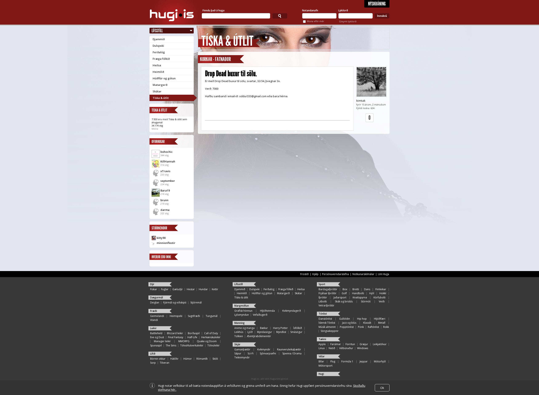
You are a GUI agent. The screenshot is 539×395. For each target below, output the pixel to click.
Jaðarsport (340, 297)
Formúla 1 (347, 361)
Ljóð (250, 332)
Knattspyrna (360, 297)
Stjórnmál (196, 302)
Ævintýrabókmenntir (259, 336)
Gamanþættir (242, 349)
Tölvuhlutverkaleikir (191, 345)
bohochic (166, 152)
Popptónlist (347, 327)
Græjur (364, 344)
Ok (382, 388)
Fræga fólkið (161, 59)
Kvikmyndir (263, 349)
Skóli (215, 358)
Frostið (304, 274)
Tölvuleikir (213, 345)
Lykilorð (343, 10)
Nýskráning (377, 4)
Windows (362, 348)
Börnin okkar (157, 358)
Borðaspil (194, 333)
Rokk (386, 327)
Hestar (191, 289)
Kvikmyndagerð (291, 311)
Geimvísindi (157, 316)
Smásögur (296, 332)
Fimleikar (380, 289)
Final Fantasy (175, 337)
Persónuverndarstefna (335, 274)
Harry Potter (280, 328)
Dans (367, 289)
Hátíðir (174, 358)
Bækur (264, 328)
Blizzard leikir (175, 333)
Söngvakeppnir (330, 331)
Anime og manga (244, 328)
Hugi (321, 374)
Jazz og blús (349, 323)
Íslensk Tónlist (327, 323)
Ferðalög (159, 52)
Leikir (153, 328)
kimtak (360, 100)
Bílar (321, 361)
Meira (155, 128)
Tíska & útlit (161, 98)
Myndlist (281, 332)
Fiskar (153, 289)
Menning (239, 323)
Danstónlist (325, 319)
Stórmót (366, 301)
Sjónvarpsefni (268, 353)
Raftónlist (373, 327)
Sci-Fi (250, 353)
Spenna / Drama (292, 353)
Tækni (322, 339)
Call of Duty (211, 333)
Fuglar (164, 289)
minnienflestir (166, 243)
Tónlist (323, 313)
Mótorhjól (380, 361)
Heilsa (157, 65)
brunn (164, 200)
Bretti (355, 289)
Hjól (371, 293)
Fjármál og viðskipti (174, 302)
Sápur (237, 353)
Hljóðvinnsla (267, 311)
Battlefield (156, 333)
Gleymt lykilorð (347, 21)
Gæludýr (177, 289)
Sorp (153, 362)
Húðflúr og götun (164, 78)
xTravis (165, 171)
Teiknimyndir (242, 357)
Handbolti (358, 293)
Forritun (350, 344)
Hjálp (315, 274)
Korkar (206, 59)
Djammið (159, 39)
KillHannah (167, 161)
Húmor (187, 358)
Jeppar (364, 361)
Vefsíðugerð (260, 315)
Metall (381, 323)
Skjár (237, 344)
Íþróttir (323, 297)
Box (345, 289)
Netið (332, 348)
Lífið (152, 353)
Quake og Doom (207, 341)
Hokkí (382, 293)
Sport (322, 284)
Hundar (203, 289)
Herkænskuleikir (210, 337)
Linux (322, 348)
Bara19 (165, 190)
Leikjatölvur (380, 344)
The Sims (171, 345)
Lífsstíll (157, 30)
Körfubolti (380, 297)
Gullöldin (344, 319)
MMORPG (183, 341)
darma (164, 210)
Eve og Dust (157, 337)
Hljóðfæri (379, 319)
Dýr (152, 284)
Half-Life (192, 337)
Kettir (215, 289)
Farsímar (335, 344)
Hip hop (362, 319)
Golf (344, 293)
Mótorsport (325, 365)
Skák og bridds (344, 301)
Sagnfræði (194, 316)
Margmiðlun (241, 305)
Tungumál (211, 316)
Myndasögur (264, 332)
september (167, 181)
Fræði (153, 311)
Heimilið (158, 72)
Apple (322, 344)
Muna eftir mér (315, 21)
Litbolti (323, 301)
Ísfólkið (297, 328)
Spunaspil (156, 345)
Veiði (382, 301)
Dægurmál (156, 297)
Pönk (361, 327)
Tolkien (238, 336)
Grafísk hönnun (243, 311)
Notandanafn (310, 10)
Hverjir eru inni (161, 256)
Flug (332, 361)
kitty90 (161, 238)
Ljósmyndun (241, 315)
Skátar (157, 91)
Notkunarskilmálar (363, 274)
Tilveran (164, 362)
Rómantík (202, 358)
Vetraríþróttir (326, 305)
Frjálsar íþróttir (327, 293)
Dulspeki (158, 46)
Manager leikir (162, 341)
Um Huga (383, 274)
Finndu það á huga (213, 10)
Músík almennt (327, 327)
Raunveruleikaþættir (289, 349)
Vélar (322, 356)
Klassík (367, 323)
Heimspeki (176, 316)
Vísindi (154, 320)
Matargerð (160, 85)
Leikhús (238, 332)
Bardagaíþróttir (328, 289)
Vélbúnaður (346, 348)
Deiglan (154, 302)
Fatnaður (223, 59)
